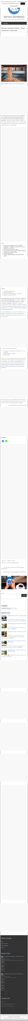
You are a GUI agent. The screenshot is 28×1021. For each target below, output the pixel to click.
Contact (2, 947)
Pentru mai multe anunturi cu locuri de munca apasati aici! (13, 83)
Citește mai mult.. (14, 6)
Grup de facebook (4, 945)
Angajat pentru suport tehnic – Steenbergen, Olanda (17, 615)
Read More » (23, 620)
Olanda (17, 562)
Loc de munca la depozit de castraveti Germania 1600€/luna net (12, 568)
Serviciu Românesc (14, 16)
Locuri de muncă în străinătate (9, 562)
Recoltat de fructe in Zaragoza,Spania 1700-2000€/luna (13, 572)
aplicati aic (15, 303)
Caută (2, 593)
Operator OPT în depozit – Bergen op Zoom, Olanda (17, 631)
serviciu (4, 560)
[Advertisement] (14, 50)
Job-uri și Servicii (4, 943)
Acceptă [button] (22, 3)
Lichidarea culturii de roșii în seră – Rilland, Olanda (17, 623)
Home (2, 941)
